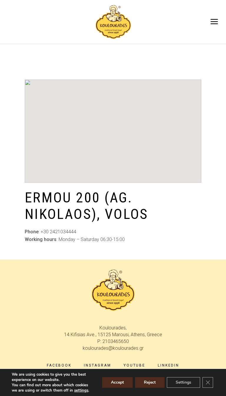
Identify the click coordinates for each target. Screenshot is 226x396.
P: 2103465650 (113, 341)
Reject (150, 382)
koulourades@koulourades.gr (113, 348)
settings (81, 390)
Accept (117, 382)
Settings (183, 382)
